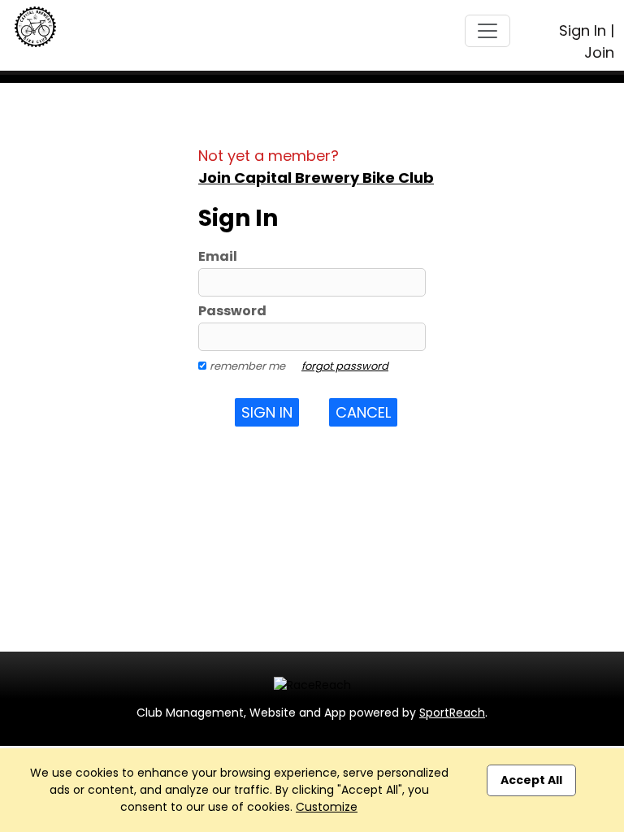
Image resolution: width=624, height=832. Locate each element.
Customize (327, 807)
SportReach (452, 712)
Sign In (582, 30)
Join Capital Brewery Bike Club (316, 177)
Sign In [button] (266, 412)
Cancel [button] (363, 412)
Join (599, 52)
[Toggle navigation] (487, 31)
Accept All (531, 780)
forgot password (344, 366)
